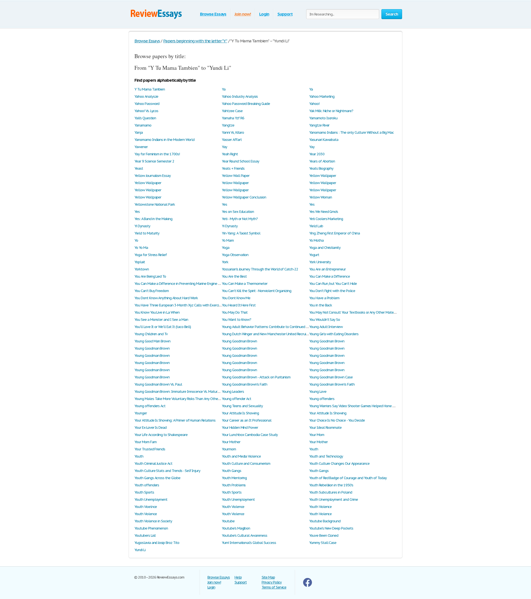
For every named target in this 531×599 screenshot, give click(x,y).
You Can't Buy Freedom (151, 290)
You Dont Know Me (236, 298)
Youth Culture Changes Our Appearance (339, 463)
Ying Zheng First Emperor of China (334, 233)
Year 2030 (316, 154)
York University (320, 262)
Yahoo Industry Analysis (240, 96)
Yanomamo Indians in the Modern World (164, 139)
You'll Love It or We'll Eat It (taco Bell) (162, 326)
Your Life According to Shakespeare (161, 434)
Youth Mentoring (234, 478)
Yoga (225, 247)
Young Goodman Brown (239, 341)
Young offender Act (236, 398)
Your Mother (231, 442)
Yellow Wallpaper (322, 175)
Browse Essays (213, 14)
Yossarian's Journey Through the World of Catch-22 (260, 269)
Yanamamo (142, 125)
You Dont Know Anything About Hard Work (165, 298)
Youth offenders (146, 485)
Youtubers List (145, 535)
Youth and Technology (326, 456)
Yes (224, 204)
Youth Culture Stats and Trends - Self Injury (167, 470)
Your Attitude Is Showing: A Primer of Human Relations (174, 420)
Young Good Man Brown (152, 341)
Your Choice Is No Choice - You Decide (337, 420)
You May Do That (235, 312)
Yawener (141, 146)
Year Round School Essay (240, 161)
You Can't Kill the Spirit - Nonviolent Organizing (256, 290)
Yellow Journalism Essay (152, 175)
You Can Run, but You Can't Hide (333, 283)
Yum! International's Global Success (249, 542)
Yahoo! (314, 103)
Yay (224, 146)
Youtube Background (324, 521)
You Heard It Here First (239, 305)
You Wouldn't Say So (324, 319)
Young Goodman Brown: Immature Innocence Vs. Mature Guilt (180, 391)
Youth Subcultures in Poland (330, 492)
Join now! (243, 14)
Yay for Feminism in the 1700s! (157, 154)
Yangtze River (319, 125)
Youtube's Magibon (236, 528)
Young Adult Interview (326, 326)
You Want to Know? (236, 319)
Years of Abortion (322, 161)
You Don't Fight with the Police (332, 290)
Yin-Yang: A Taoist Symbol (241, 233)
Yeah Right (230, 154)
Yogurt (314, 254)
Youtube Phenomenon (151, 528)
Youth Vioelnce (145, 506)
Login (264, 14)
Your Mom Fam (145, 442)
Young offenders (321, 398)
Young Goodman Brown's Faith (244, 384)
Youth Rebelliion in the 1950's (331, 485)
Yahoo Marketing (321, 96)
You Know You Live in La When (156, 312)
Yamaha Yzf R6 (233, 118)
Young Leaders (233, 391)
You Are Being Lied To (150, 276)
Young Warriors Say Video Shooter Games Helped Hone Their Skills (359, 406)
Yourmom (229, 449)
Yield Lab (316, 226)
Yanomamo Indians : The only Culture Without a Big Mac (351, 132)
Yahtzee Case (232, 111)
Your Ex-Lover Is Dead (150, 427)
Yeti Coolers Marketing (326, 218)
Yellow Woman (320, 197)
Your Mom (316, 434)
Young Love (317, 391)
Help (238, 577)
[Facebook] (307, 585)
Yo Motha (316, 240)
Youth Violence (233, 506)
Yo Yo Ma (141, 247)
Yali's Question (145, 118)
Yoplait (139, 262)
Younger (140, 413)
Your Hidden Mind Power (240, 427)
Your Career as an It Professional (246, 420)
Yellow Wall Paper (235, 175)
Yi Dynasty (142, 226)
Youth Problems (234, 485)
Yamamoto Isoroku (323, 118)
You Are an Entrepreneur (327, 269)
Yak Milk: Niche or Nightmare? (331, 111)
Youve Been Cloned (323, 535)
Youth (313, 449)
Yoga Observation (235, 254)
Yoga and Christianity (324, 247)
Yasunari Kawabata (323, 139)
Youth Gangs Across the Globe (157, 478)
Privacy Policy (272, 582)
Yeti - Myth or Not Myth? (240, 218)
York (225, 262)
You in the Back (320, 305)
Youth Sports (144, 492)
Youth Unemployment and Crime (333, 499)
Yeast (138, 168)
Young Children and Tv (151, 334)
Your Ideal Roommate (325, 427)
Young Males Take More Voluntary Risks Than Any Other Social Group (186, 398)
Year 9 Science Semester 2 (154, 161)
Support (285, 14)
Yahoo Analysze (146, 96)
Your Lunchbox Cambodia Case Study (250, 434)
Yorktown (141, 269)
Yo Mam (228, 240)
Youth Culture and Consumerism (246, 463)
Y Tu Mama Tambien (149, 89)
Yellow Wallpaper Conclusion (244, 197)
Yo (136, 240)
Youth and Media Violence (241, 456)
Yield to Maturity (146, 233)
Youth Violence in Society (153, 521)
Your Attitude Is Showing (240, 413)
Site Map (268, 577)
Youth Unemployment (150, 499)
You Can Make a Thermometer (244, 283)
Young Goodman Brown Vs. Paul (158, 384)
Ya (223, 89)
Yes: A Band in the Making (153, 218)
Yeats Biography (321, 168)
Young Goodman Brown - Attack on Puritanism (256, 377)
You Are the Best (234, 276)
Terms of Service (274, 587)
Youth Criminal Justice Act (153, 463)
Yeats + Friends (233, 168)
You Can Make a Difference (329, 276)
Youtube (228, 521)
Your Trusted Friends (149, 449)
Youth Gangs (231, 470)
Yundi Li (139, 550)
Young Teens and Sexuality (242, 406)
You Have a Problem (324, 298)
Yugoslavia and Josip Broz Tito (156, 542)
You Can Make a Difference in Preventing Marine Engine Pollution (182, 283)
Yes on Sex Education (238, 211)
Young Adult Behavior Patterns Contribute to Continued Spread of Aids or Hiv (279, 326)
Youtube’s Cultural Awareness (244, 535)
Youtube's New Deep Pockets (331, 528)
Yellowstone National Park (154, 204)
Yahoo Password (146, 103)
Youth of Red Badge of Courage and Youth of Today (348, 478)
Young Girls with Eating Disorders (333, 334)
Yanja (138, 132)
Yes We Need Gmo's (323, 211)
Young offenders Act (149, 406)
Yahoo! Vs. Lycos (146, 111)
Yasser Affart (231, 139)
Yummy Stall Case (322, 542)
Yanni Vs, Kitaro (233, 132)
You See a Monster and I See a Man (161, 319)
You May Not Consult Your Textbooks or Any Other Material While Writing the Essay (371, 312)
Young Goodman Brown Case (331, 377)
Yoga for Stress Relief (150, 254)
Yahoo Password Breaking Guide (246, 103)
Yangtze (228, 125)
